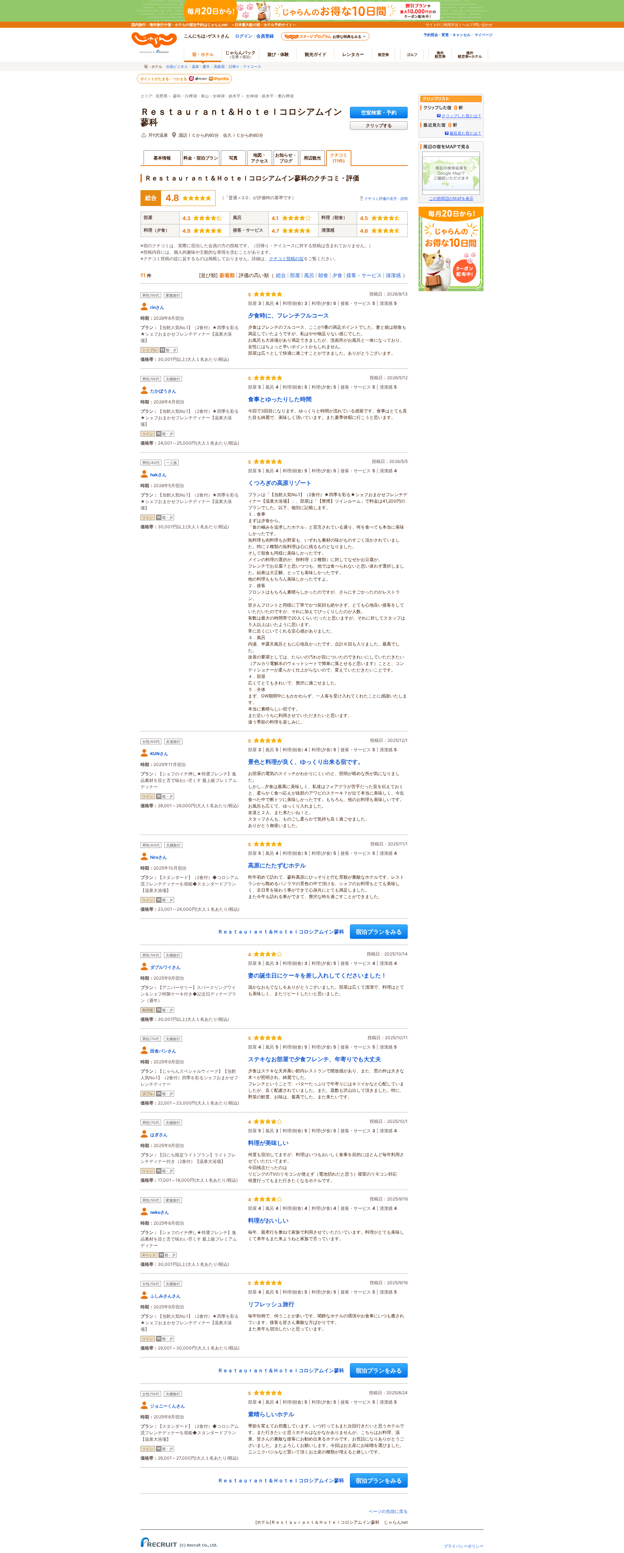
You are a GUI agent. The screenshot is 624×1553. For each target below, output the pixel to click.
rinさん (157, 307)
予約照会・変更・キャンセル (447, 34)
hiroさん (158, 857)
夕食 (337, 275)
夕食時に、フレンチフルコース (288, 315)
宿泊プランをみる (379, 931)
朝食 (323, 275)
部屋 (295, 275)
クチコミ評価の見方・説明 (386, 198)
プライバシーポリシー (464, 1546)
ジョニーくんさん (167, 1406)
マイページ (483, 34)
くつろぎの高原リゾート (280, 482)
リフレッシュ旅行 (271, 1304)
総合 (281, 275)
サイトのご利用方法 (442, 24)
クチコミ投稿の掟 (286, 258)
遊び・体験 (278, 54)
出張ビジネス (177, 66)
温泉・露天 (201, 66)
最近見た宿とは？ (465, 133)
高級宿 (219, 66)
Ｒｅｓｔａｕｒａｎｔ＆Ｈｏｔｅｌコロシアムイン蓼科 (241, 117)
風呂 (309, 275)
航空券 (383, 54)
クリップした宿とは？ (461, 116)
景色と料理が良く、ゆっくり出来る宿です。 (306, 761)
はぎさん (159, 1134)
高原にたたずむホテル (277, 865)
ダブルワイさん (165, 967)
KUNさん (159, 753)
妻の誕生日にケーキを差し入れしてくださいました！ (317, 975)
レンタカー (353, 54)
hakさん (158, 474)
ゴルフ (412, 54)
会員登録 (265, 36)
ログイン (243, 36)
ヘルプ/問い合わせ (477, 24)
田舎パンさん (163, 1051)
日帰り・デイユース (245, 66)
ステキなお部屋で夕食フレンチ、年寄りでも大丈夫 (314, 1059)
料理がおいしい (268, 1220)
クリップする (379, 125)
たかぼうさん (163, 391)
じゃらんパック (240, 54)
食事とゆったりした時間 (280, 399)
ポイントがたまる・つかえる (164, 78)
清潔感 (393, 275)
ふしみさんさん (165, 1296)
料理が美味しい (268, 1142)
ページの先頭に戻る (388, 1511)
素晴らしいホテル (271, 1414)
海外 (440, 54)
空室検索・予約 (378, 112)
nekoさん (159, 1212)
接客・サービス (364, 275)
